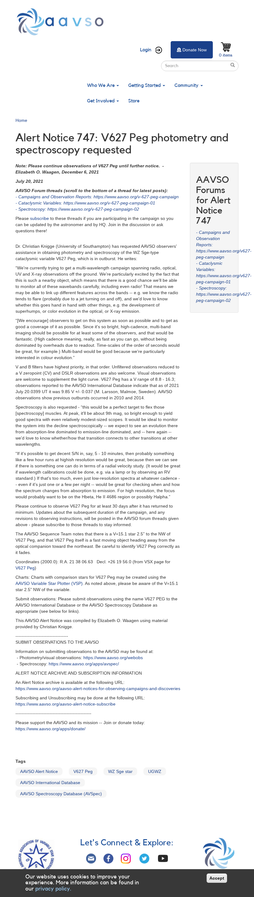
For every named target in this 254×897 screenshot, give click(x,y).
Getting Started (145, 85)
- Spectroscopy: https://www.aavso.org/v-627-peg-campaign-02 (77, 209)
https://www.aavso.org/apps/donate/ (50, 728)
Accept (216, 878)
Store (133, 100)
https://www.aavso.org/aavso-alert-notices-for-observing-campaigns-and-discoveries (97, 688)
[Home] (61, 21)
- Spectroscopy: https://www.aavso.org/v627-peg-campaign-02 (224, 294)
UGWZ (154, 771)
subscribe (39, 218)
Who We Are (101, 85)
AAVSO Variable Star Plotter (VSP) (49, 583)
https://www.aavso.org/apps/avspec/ (84, 663)
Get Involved (101, 100)
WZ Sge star (120, 771)
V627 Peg (25, 567)
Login (145, 49)
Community (187, 85)
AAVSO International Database (50, 782)
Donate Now (194, 49)
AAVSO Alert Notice (39, 771)
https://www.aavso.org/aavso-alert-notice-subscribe (65, 704)
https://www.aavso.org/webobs (113, 657)
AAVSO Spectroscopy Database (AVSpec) (61, 793)
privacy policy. (53, 888)
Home (21, 120)
